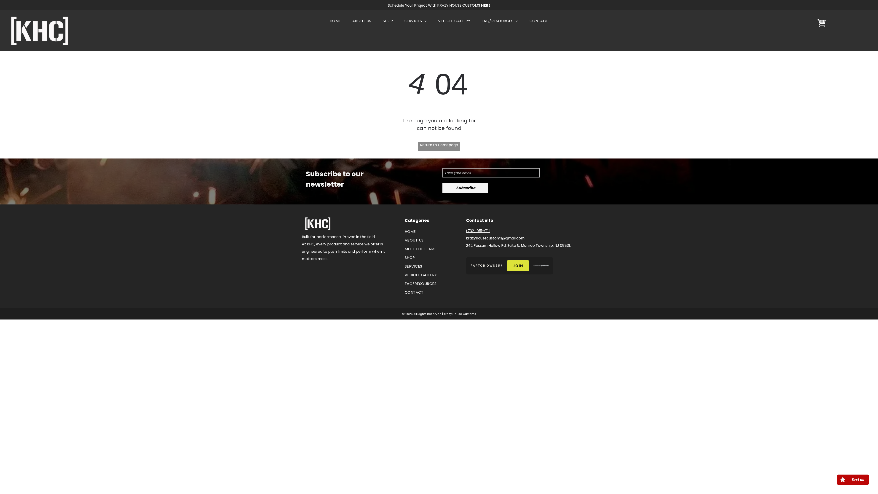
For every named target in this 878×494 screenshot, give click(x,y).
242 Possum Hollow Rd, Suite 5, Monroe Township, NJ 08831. (518, 245)
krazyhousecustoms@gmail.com (495, 238)
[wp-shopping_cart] (821, 27)
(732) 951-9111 (478, 231)
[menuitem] (335, 21)
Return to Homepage (439, 145)
